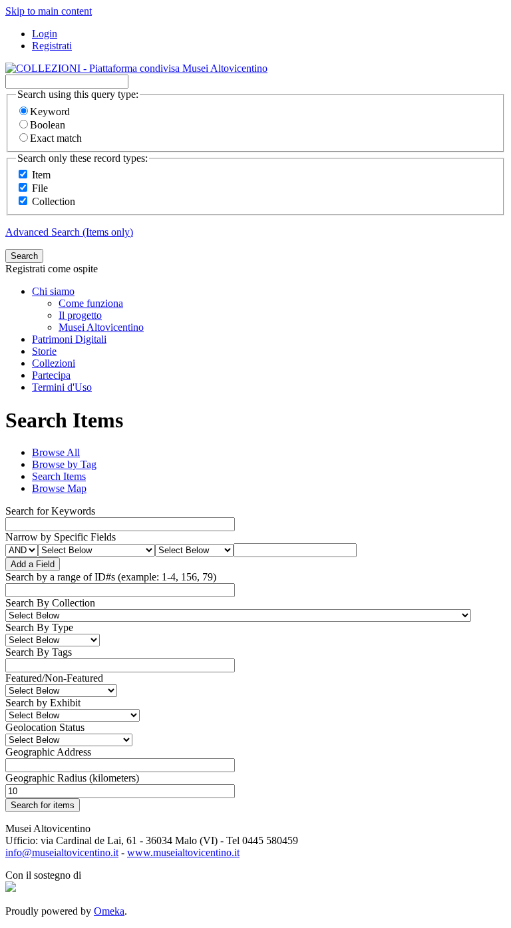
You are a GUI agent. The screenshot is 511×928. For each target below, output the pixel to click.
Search (24, 256)
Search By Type (39, 627)
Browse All (56, 452)
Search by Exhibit (43, 702)
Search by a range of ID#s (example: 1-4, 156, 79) (110, 576)
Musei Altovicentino (101, 327)
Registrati (52, 45)
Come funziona (91, 303)
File (40, 188)
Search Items (59, 476)
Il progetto (80, 315)
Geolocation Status (45, 727)
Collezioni (53, 363)
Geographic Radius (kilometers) (72, 778)
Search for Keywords (50, 511)
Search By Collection (50, 602)
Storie (44, 351)
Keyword (50, 111)
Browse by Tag (64, 464)
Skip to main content (48, 11)
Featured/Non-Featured (54, 678)
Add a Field (33, 564)
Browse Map (59, 488)
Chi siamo (53, 291)
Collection (53, 201)
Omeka (109, 911)
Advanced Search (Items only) (69, 232)
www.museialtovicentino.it (183, 852)
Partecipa (51, 375)
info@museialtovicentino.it (61, 852)
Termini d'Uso (62, 387)
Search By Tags (38, 652)
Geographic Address (48, 752)
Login (44, 33)
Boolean (47, 124)
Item (41, 174)
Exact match (56, 138)
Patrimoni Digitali (69, 339)
